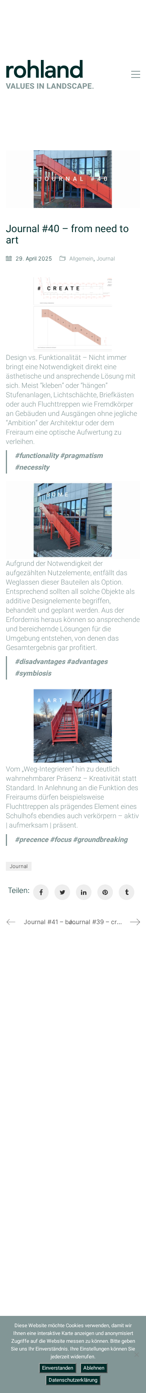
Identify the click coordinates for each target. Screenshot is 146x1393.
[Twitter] (62, 892)
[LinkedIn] (83, 892)
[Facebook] (41, 892)
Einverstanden (57, 1368)
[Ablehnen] (136, 1354)
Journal (106, 258)
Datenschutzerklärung (73, 1380)
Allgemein (81, 258)
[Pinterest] (105, 892)
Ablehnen (93, 1368)
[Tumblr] (126, 892)
